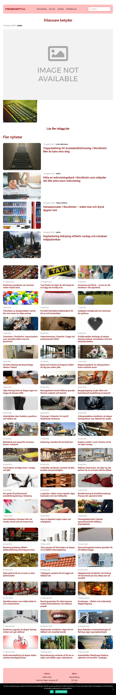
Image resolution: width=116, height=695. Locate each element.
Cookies (60, 9)
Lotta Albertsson (62, 144)
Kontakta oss (71, 9)
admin (19, 25)
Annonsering (42, 9)
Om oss (52, 9)
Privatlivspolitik (61, 692)
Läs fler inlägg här (58, 128)
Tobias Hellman (61, 203)
